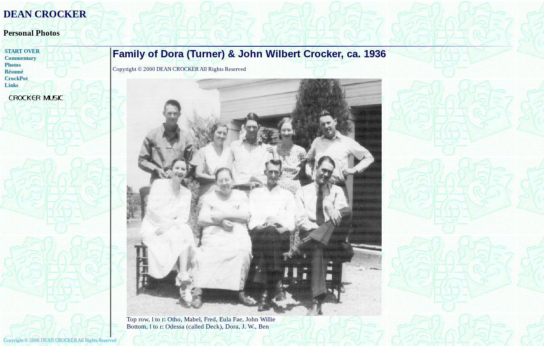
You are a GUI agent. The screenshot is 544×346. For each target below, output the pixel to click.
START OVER (22, 51)
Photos (13, 65)
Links (11, 85)
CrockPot (16, 78)
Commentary (21, 58)
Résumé (14, 71)
